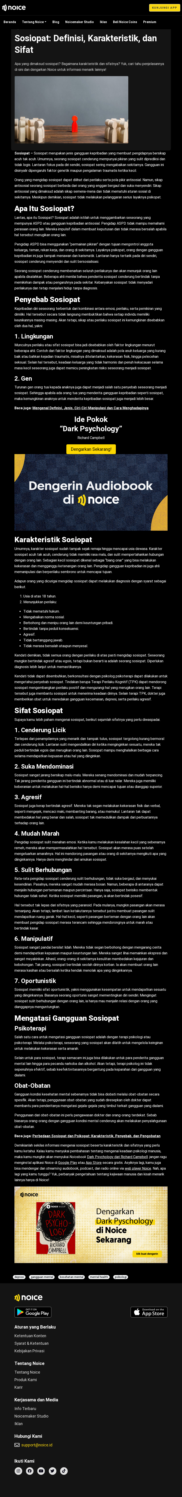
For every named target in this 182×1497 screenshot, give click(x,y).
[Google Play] (32, 1312)
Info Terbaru (25, 1408)
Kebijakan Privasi (29, 1351)
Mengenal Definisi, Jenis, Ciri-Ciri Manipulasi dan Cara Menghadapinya (90, 408)
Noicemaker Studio (79, 22)
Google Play (67, 1163)
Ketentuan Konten (30, 1336)
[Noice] (14, 8)
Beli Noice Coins (125, 22)
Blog (55, 22)
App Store (94, 1163)
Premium (149, 22)
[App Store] (149, 1312)
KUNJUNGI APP (164, 7)
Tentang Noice (33, 22)
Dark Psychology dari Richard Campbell (117, 1157)
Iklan (103, 22)
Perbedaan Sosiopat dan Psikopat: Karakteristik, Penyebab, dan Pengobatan (96, 1136)
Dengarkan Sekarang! (91, 449)
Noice (138, 1168)
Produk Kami (25, 1380)
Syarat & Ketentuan (31, 1343)
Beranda (10, 22)
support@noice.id (36, 1445)
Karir (18, 1387)
